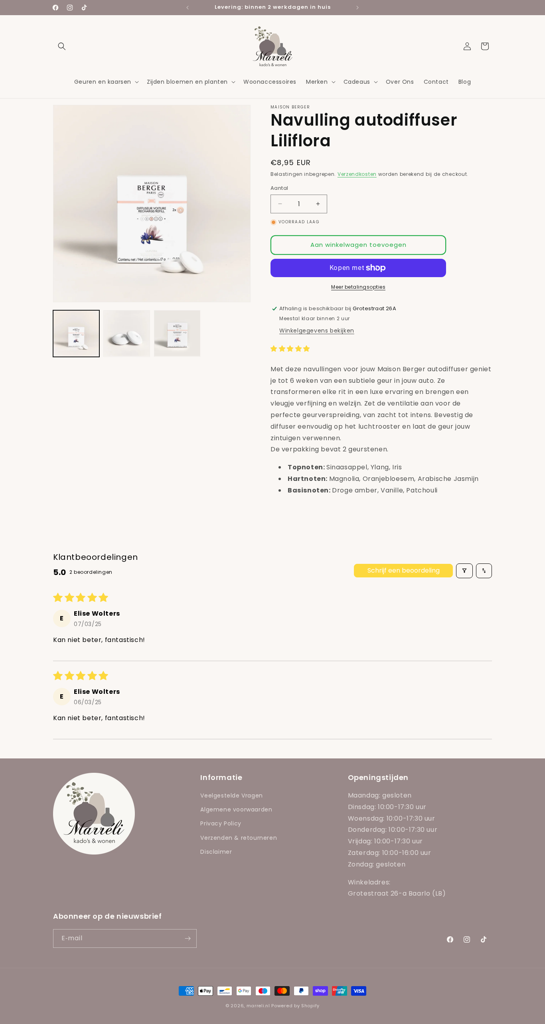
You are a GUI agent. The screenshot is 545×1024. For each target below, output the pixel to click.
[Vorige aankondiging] (187, 7)
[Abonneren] (187, 938)
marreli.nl (258, 1005)
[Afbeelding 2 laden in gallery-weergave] (126, 333)
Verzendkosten (357, 174)
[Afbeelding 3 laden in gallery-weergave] (177, 333)
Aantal (279, 188)
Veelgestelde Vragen (231, 796)
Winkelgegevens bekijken (316, 331)
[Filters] (464, 570)
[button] (62, 46)
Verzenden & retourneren (238, 838)
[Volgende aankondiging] (357, 7)
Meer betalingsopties (358, 287)
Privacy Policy (220, 823)
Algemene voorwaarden (236, 809)
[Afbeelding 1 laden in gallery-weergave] (76, 333)
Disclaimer (216, 852)
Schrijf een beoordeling (403, 570)
